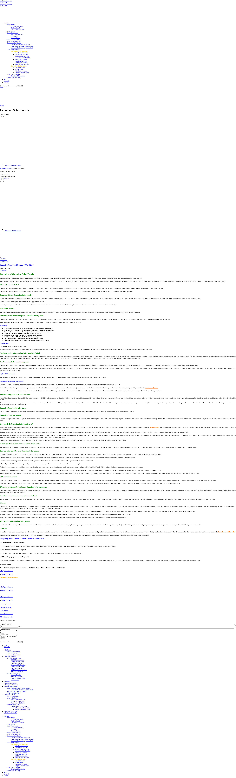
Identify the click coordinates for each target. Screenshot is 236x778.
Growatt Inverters (20, 67)
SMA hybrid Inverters (21, 62)
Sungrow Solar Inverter (18, 678)
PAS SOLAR (7, 640)
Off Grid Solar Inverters (14, 658)
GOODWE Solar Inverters (22, 58)
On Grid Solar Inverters (14, 673)
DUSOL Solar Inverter (17, 660)
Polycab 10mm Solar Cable (19, 706)
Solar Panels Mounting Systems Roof (22, 48)
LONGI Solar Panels (17, 26)
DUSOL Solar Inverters (22, 56)
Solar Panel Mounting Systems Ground (22, 46)
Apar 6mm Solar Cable (18, 701)
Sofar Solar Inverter (16, 676)
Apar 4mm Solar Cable (18, 703)
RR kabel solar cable (17, 34)
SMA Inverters (19, 69)
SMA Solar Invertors (17, 668)
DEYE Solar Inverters (21, 54)
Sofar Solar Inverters (21, 59)
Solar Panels (11, 24)
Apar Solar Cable (12, 698)
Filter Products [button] (4, 178)
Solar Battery (11, 31)
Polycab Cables (15, 38)
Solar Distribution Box (14, 39)
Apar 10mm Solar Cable (18, 699)
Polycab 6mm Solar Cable (22, 708)
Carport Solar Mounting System (20, 44)
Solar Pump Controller (13, 74)
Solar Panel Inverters (13, 49)
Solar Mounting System (14, 43)
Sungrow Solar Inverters (22, 64)
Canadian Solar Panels (17, 29)
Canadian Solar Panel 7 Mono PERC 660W (16, 265)
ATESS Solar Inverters (21, 53)
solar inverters (154, 427)
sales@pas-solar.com (6, 4)
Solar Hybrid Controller (14, 41)
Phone (2, 633)
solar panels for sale (151, 388)
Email (5, 629)
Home (2, 168)
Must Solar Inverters (21, 61)
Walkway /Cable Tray (13, 77)
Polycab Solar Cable (13, 704)
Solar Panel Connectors (18, 76)
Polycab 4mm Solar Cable (22, 709)
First (20, 626)
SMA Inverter (15, 680)
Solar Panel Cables (12, 33)
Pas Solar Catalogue (6, 1)
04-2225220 (3, 2)
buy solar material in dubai (226, 532)
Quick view (3, 260)
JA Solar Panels (15, 28)
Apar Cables (14, 36)
